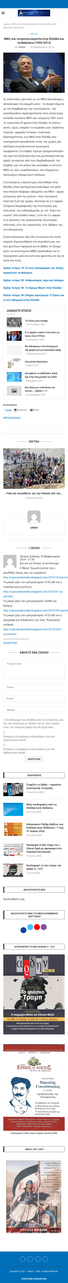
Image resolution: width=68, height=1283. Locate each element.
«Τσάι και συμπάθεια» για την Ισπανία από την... (34, 493)
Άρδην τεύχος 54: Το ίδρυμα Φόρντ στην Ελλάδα (32, 287)
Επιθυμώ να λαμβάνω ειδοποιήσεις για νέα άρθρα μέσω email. (29, 751)
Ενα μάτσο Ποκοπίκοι (36, 361)
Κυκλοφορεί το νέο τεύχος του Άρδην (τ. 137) (43, 867)
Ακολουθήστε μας (14, 899)
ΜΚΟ (6, 417)
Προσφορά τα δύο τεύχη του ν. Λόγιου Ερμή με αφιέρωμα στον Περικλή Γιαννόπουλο (44, 848)
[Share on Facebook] (31, 429)
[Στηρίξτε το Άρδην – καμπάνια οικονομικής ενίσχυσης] (13, 789)
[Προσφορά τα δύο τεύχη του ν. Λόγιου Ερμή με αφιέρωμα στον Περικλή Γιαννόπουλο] (13, 849)
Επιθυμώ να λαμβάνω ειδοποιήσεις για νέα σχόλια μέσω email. (29, 738)
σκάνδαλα (15, 417)
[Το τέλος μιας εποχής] (14, 322)
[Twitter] (30, 1259)
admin (22, 47)
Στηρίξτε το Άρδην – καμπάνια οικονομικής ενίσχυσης (43, 786)
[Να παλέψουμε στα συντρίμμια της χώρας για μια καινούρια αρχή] (14, 350)
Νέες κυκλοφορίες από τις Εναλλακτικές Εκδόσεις (41, 806)
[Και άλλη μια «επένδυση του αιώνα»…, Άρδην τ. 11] (14, 391)
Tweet (8, 410)
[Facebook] (30, 3)
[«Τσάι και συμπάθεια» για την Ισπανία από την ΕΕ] (34, 468)
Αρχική (6, 24)
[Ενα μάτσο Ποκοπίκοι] (14, 363)
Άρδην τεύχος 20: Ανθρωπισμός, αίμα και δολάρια (33, 280)
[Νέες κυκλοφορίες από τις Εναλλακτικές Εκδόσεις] (13, 809)
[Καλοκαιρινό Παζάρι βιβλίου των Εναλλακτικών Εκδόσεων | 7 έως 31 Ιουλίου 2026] (13, 829)
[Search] (64, 13)
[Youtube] (37, 1259)
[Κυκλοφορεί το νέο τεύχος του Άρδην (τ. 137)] (13, 870)
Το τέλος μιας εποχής (36, 320)
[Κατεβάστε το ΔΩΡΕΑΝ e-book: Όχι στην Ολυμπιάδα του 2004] (14, 377)
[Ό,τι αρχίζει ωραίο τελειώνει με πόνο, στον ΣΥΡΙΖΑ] (14, 336)
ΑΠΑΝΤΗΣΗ (10, 643)
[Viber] (45, 1259)
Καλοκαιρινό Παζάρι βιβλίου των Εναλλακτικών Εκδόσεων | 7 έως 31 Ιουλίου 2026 (45, 828)
